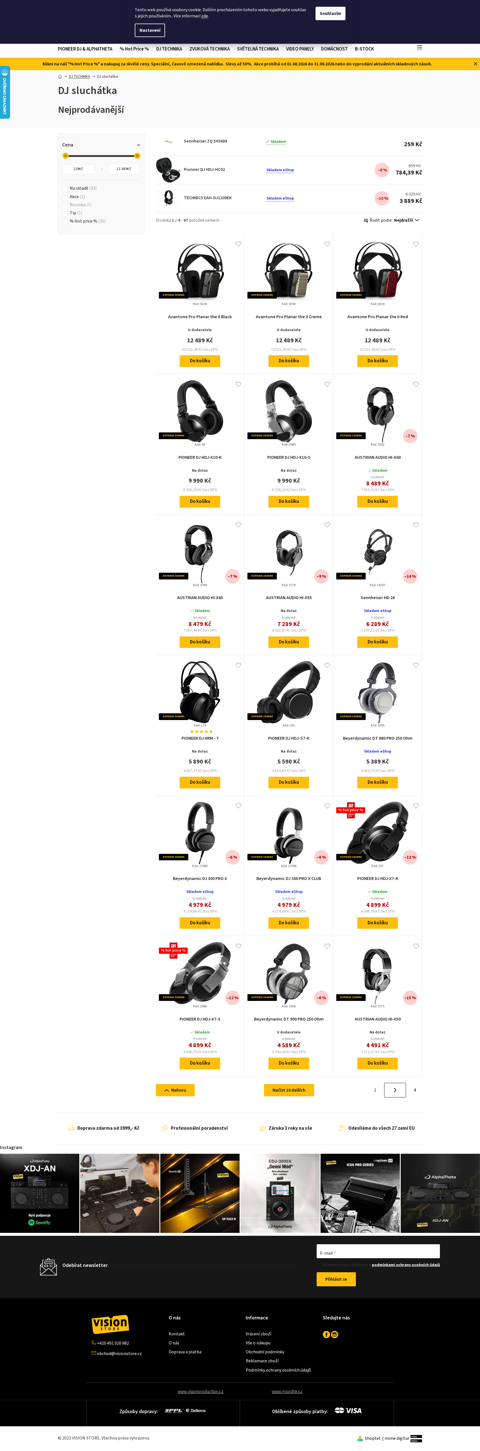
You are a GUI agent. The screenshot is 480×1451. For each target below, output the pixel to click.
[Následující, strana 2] (395, 1090)
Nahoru (178, 1090)
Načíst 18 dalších (289, 1090)
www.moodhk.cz (287, 1391)
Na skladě (82, 188)
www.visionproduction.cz (200, 1391)
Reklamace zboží (262, 1361)
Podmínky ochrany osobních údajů (278, 1370)
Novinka (80, 205)
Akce (77, 197)
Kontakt (177, 1334)
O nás (174, 1343)
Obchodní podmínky (265, 1352)
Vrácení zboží (258, 1334)
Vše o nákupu (258, 1343)
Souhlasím (330, 13)
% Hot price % (87, 221)
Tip (75, 213)
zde (204, 16)
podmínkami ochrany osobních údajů (406, 1265)
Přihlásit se (336, 1279)
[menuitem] (87, 49)
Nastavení (150, 30)
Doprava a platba (185, 1352)
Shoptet (373, 1438)
